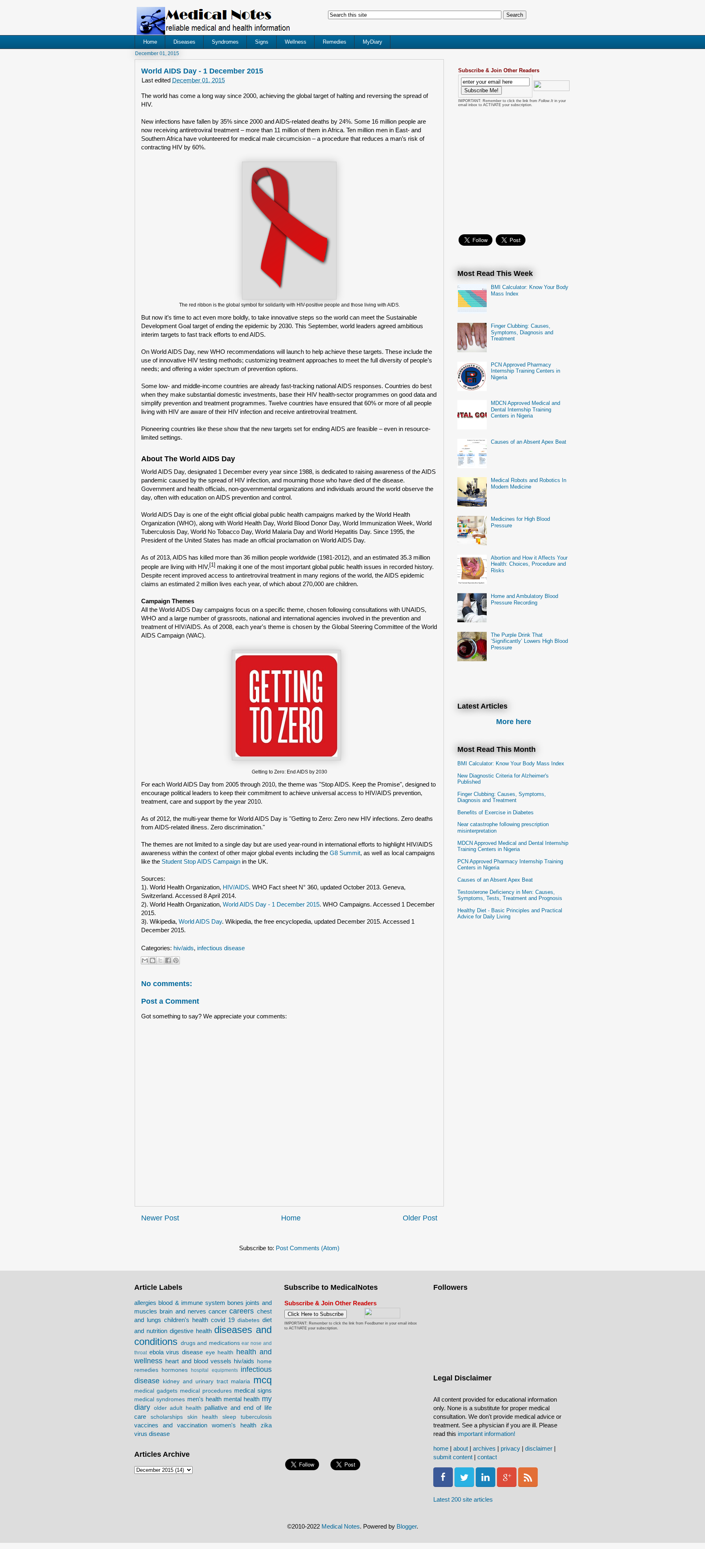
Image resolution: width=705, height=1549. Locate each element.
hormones (175, 1370)
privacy (510, 1448)
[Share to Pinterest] (176, 960)
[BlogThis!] (153, 960)
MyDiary (372, 42)
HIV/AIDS (236, 887)
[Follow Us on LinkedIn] (485, 1484)
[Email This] (145, 960)
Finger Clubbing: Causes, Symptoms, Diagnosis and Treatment (522, 332)
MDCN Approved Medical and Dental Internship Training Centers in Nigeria (525, 409)
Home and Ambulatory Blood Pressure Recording (524, 599)
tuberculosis (256, 1417)
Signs (261, 42)
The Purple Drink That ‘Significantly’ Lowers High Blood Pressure (529, 641)
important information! (486, 1433)
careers (241, 1311)
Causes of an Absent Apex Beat (528, 442)
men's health (204, 1399)
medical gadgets (155, 1391)
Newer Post (160, 1218)
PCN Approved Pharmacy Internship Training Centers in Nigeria (525, 371)
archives (484, 1448)
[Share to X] (160, 960)
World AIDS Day (200, 921)
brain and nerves (183, 1311)
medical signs (253, 1390)
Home (150, 42)
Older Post (420, 1218)
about (460, 1448)
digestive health (191, 1330)
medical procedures (206, 1391)
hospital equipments (214, 1370)
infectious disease (221, 948)
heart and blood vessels (198, 1361)
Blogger (407, 1526)
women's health (234, 1425)
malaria (240, 1381)
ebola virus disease (176, 1352)
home (440, 1448)
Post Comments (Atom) (307, 1248)
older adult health (178, 1408)
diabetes (248, 1320)
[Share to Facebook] (168, 960)
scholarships (167, 1417)
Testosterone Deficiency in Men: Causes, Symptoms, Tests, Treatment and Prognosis (509, 895)
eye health (220, 1352)
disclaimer (538, 1448)
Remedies (334, 42)
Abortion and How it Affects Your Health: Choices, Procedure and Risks (529, 564)
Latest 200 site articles (463, 1499)
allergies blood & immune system (179, 1302)
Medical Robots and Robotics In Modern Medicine (528, 483)
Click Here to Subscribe (316, 1314)
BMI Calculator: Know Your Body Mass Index (510, 763)
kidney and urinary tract (195, 1381)
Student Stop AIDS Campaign (201, 861)
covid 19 (223, 1319)
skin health (202, 1417)
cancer (217, 1311)
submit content (452, 1456)
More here (513, 722)
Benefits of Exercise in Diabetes (495, 812)
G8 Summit (345, 852)
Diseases (184, 42)
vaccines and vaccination (170, 1425)
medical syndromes (159, 1399)
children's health (186, 1319)
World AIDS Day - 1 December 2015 (271, 904)
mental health (241, 1399)
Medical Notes (340, 1526)
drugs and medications (210, 1343)
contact (487, 1456)
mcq (262, 1379)
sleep (229, 1417)
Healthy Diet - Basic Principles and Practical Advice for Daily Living (509, 913)
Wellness (295, 42)
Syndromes (225, 42)
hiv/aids (183, 948)
